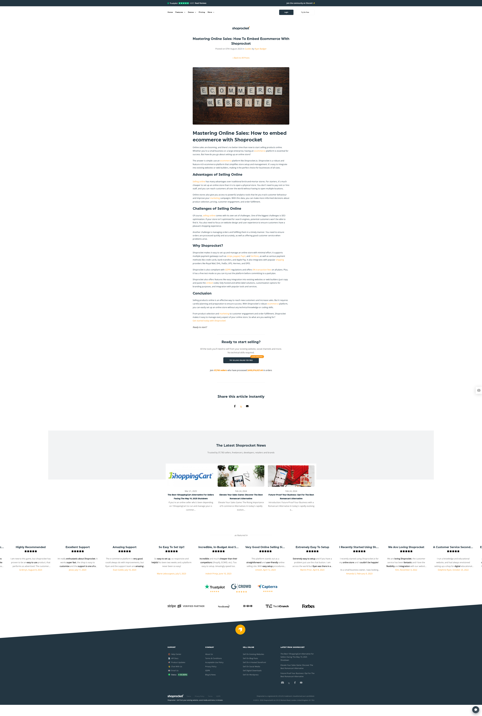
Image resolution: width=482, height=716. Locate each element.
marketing (215, 198)
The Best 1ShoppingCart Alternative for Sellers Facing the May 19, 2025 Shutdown (297, 657)
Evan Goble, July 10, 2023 (70, 569)
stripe (229, 256)
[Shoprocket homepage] (175, 695)
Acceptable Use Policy (214, 662)
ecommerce (259, 150)
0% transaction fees (262, 269)
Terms (210, 696)
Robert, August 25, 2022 (445, 569)
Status (189, 696)
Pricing (202, 12)
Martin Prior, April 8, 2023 (258, 569)
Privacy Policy (210, 666)
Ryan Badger (261, 48)
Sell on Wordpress (251, 674)
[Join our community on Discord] (282, 683)
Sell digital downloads (252, 670)
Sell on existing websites (253, 654)
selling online (209, 215)
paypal (236, 256)
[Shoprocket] (241, 631)
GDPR (228, 269)
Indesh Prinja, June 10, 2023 (164, 573)
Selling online (199, 181)
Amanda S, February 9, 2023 (305, 573)
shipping (280, 259)
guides (248, 48)
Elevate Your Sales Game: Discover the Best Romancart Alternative (297, 666)
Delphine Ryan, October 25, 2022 (398, 569)
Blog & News (210, 674)
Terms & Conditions (213, 658)
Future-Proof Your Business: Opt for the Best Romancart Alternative (297, 675)
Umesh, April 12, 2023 (211, 569)
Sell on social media (251, 666)
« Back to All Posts (241, 57)
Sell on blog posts (250, 658)
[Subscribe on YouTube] (301, 683)
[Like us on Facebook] (295, 683)
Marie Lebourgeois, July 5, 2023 (116, 573)
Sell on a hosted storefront (254, 662)
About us (209, 654)
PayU (243, 256)
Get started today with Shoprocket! (209, 320)
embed (209, 282)
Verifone (255, 256)
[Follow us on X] (289, 683)
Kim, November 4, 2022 (352, 569)
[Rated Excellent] (178, 3)
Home (170, 12)
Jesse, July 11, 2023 (23, 569)
